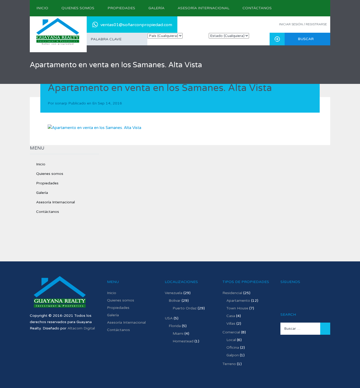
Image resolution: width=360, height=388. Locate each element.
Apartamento (238, 300)
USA (169, 318)
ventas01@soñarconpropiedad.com (136, 24)
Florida (175, 326)
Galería (156, 8)
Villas (230, 323)
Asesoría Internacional (203, 8)
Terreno (229, 364)
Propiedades (121, 8)
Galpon (232, 355)
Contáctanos (257, 8)
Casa (230, 316)
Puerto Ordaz (185, 308)
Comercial (231, 332)
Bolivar (175, 300)
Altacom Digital (81, 328)
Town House (237, 308)
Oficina (232, 347)
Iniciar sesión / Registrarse (303, 24)
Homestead (183, 341)
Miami (178, 333)
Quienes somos (77, 8)
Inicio (42, 8)
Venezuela (173, 293)
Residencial (232, 293)
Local (231, 340)
